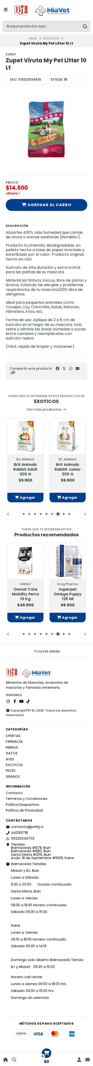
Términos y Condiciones (26, 798)
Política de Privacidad (24, 810)
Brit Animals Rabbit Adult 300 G (25, 469)
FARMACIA (14, 741)
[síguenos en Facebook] (14, 701)
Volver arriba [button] (48, 651)
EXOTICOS (51, 38)
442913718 (19, 832)
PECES (11, 770)
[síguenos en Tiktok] (28, 701)
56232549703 (22, 838)
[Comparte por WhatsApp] (70, 369)
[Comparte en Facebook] (57, 369)
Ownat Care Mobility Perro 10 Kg (25, 594)
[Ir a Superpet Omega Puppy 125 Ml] (68, 561)
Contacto (14, 793)
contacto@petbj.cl (27, 826)
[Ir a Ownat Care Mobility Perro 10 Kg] (25, 561)
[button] (12, 373)
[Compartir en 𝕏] (64, 369)
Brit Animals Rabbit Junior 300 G (68, 469)
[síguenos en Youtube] (21, 701)
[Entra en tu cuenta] (79, 1059)
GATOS (12, 753)
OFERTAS (13, 735)
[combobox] (46, 26)
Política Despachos (22, 804)
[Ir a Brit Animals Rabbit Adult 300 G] (25, 436)
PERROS (12, 747)
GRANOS (13, 776)
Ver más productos (44, 409)
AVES (10, 759)
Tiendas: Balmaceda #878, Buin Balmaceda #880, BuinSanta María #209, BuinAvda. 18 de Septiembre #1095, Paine (42, 851)
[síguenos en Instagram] (8, 701)
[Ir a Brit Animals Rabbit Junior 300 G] (68, 436)
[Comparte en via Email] (77, 369)
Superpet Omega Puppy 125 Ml (68, 594)
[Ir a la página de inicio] (5, 1059)
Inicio (33, 38)
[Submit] (84, 26)
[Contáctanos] (87, 1059)
